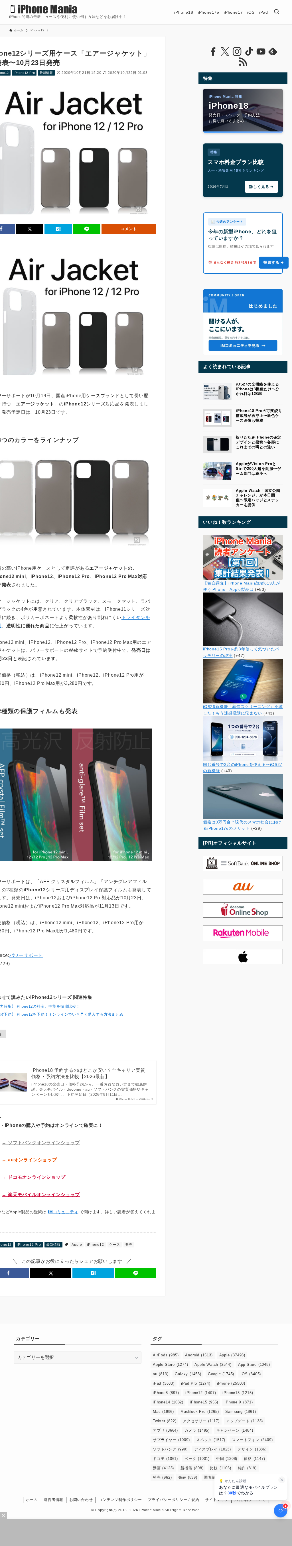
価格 (254, 1458)
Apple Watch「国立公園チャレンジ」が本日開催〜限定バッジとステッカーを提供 (258, 497)
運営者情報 (53, 1500)
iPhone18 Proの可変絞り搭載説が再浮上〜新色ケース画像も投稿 (259, 416)
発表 (187, 1477)
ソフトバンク (170, 1449)
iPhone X (239, 1402)
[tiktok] (249, 51)
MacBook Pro (200, 1411)
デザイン (252, 1449)
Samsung (240, 1411)
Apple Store (170, 1364)
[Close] (3, 1515)
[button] (29, 229)
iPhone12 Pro (24, 72)
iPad (164, 1383)
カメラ (197, 1430)
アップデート (244, 1421)
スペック (210, 1440)
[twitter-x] (225, 51)
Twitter (164, 1421)
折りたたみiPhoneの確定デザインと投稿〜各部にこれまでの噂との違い (258, 442)
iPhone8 (166, 1393)
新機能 (192, 1468)
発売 (129, 1245)
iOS (251, 1374)
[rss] (243, 62)
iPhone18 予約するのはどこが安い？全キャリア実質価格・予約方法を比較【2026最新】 (88, 1073)
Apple (77, 1245)
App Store (254, 1364)
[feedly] (273, 51)
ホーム (32, 1500)
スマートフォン (252, 1440)
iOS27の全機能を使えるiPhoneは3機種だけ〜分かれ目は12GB (257, 389)
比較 (220, 1468)
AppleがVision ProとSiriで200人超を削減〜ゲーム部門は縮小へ (258, 469)
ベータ (197, 1458)
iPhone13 (237, 1393)
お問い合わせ (81, 1500)
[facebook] (213, 51)
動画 (163, 1468)
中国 (226, 1458)
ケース (114, 1245)
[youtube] (261, 51)
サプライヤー (171, 1440)
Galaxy (188, 1374)
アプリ (165, 1430)
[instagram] (237, 51)
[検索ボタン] (276, 12)
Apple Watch (212, 1364)
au (160, 1374)
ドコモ (165, 1458)
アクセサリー (201, 1421)
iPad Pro (195, 1383)
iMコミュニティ (63, 1212)
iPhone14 (168, 1402)
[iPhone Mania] (44, 9)
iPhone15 (204, 1402)
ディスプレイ (212, 1449)
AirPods (166, 1355)
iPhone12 (95, 1245)
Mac (163, 1411)
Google (221, 1374)
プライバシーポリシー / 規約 (173, 1500)
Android (198, 1355)
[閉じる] (281, 1479)
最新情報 (46, 72)
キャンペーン (234, 1430)
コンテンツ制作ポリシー (120, 1500)
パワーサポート (26, 955)
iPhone (231, 1383)
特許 (247, 1468)
